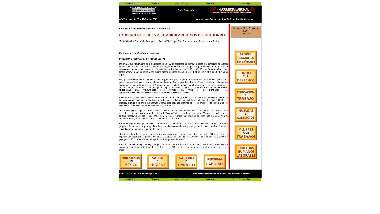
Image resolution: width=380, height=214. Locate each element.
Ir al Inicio (130, 3)
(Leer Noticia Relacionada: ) (173, 90)
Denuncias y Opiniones (242, 3)
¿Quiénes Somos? (182, 3)
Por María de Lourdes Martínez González (139, 53)
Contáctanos (210, 3)
